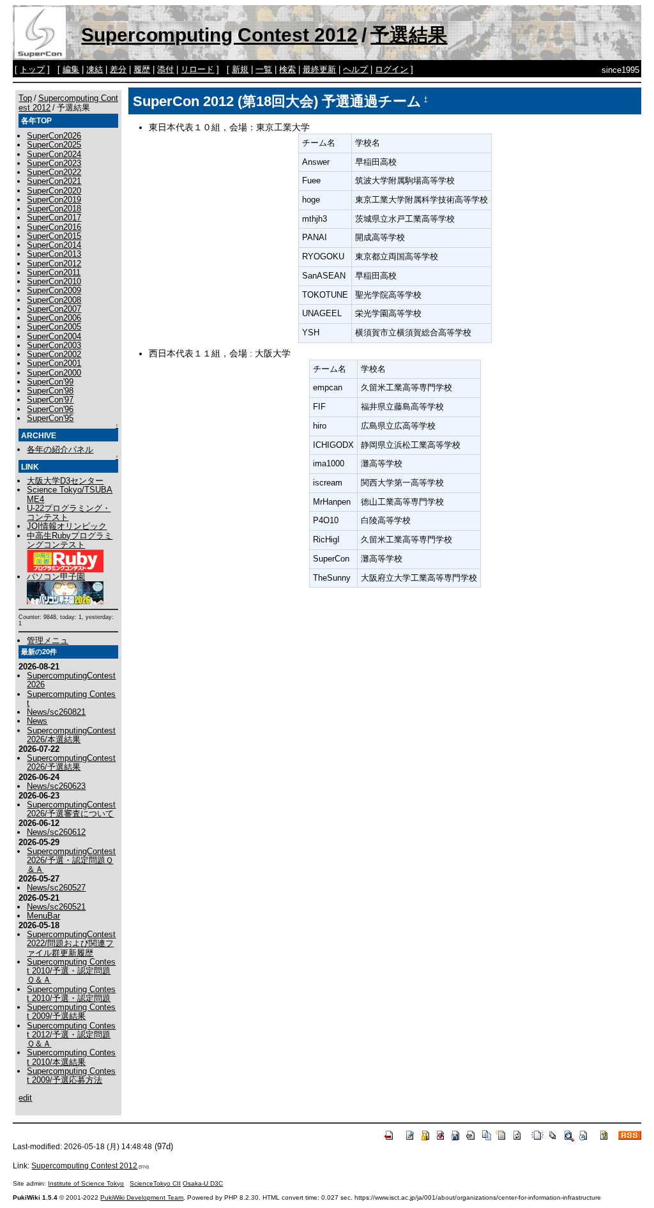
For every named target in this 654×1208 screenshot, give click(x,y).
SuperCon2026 (54, 136)
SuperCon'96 (50, 409)
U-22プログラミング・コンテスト (68, 512)
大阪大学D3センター (65, 480)
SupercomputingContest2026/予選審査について (71, 809)
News (37, 721)
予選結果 (408, 34)
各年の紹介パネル (60, 449)
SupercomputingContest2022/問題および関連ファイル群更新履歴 (71, 943)
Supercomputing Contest (71, 698)
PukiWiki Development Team (141, 1197)
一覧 (263, 69)
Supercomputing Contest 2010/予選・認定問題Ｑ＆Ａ (71, 971)
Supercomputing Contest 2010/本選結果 (71, 1057)
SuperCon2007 (54, 309)
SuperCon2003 (54, 345)
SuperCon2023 (54, 163)
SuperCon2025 (54, 144)
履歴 (141, 69)
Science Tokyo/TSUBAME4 (69, 494)
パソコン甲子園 (56, 576)
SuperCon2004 (54, 336)
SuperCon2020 (54, 190)
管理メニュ (47, 640)
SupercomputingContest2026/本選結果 (71, 735)
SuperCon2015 (54, 236)
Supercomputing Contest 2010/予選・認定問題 (71, 993)
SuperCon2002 (54, 354)
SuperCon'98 (50, 390)
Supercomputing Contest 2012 (219, 34)
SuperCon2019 (54, 199)
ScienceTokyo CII (155, 1183)
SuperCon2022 (54, 172)
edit (25, 1098)
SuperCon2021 (54, 181)
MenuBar (43, 916)
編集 (71, 69)
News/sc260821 (56, 712)
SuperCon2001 (54, 363)
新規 (240, 69)
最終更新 (319, 69)
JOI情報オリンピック (67, 526)
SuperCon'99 (50, 381)
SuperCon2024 (54, 154)
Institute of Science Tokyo (86, 1183)
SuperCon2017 (54, 217)
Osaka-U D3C (203, 1183)
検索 (287, 69)
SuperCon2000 (54, 373)
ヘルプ (355, 69)
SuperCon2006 (54, 318)
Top (25, 98)
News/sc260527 (56, 887)
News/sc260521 (56, 907)
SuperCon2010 (54, 281)
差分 (118, 69)
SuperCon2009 (54, 290)
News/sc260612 (56, 832)
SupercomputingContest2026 (71, 680)
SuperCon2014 (54, 245)
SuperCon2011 (53, 272)
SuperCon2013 (54, 254)
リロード (197, 69)
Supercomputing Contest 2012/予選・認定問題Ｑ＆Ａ (71, 1035)
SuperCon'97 (50, 399)
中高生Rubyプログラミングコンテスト (69, 540)
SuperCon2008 (54, 300)
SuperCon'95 (50, 418)
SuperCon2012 (54, 263)
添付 (165, 69)
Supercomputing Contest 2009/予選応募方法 (71, 1075)
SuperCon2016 (54, 227)
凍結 (94, 69)
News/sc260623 (56, 786)
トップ (32, 69)
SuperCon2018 (54, 208)
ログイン (391, 69)
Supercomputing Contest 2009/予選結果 (71, 1011)
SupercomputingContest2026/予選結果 (71, 762)
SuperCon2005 (54, 327)
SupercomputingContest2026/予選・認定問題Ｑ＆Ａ (71, 860)
